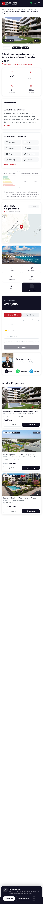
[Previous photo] (4, 398)
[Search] (35, 3)
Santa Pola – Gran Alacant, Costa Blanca (18, 64)
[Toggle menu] (39, 3)
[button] (21, 227)
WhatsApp (32, 425)
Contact (13, 425)
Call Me (31, 315)
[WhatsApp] (31, 3)
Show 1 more (9, 165)
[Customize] (34, 898)
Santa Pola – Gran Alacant (27, 9)
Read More (8, 126)
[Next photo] (39, 398)
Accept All (9, 898)
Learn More (14, 315)
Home (4, 9)
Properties (11, 9)
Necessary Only (23, 898)
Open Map (35, 206)
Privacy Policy (16, 341)
